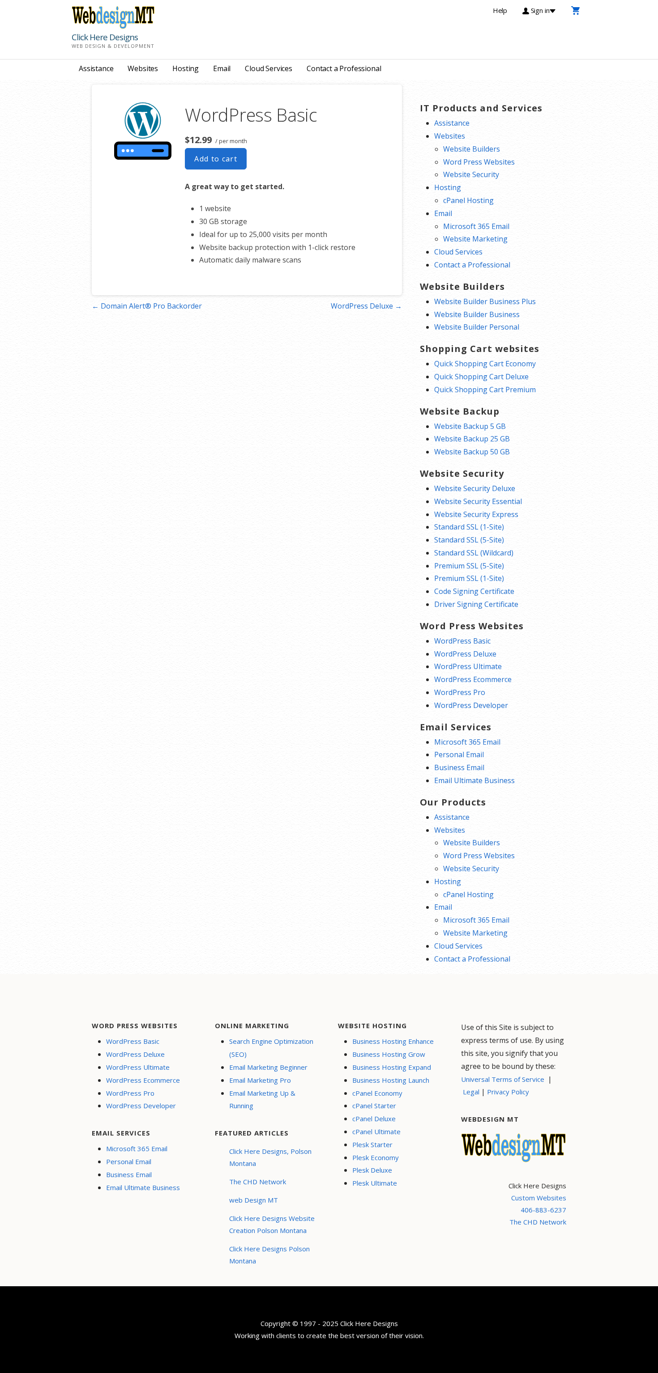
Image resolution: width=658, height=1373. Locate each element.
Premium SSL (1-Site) (469, 578)
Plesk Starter (372, 1144)
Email (222, 68)
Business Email (459, 767)
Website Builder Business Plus (485, 301)
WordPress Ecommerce (473, 679)
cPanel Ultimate (376, 1131)
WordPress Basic (462, 641)
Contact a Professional (344, 68)
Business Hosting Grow (388, 1054)
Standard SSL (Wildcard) (473, 553)
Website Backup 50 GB (472, 452)
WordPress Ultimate (468, 666)
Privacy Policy (508, 1091)
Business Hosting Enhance (393, 1041)
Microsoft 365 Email (476, 226)
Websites (143, 68)
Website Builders (471, 149)
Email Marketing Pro (260, 1080)
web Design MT (253, 1199)
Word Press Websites (479, 162)
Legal (471, 1091)
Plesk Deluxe (372, 1169)
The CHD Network (257, 1181)
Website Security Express (476, 514)
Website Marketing (475, 239)
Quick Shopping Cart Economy (485, 364)
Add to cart (215, 159)
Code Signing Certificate (474, 591)
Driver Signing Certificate (476, 604)
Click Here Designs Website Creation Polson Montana (272, 1224)
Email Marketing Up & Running (262, 1099)
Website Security (471, 174)
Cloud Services (268, 68)
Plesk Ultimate (374, 1182)
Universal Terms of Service (502, 1079)
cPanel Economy (377, 1093)
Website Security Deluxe (474, 488)
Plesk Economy (375, 1157)
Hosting (185, 68)
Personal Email (459, 754)
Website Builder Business (477, 314)
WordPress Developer (471, 705)
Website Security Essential (478, 501)
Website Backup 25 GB (472, 439)
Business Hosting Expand (391, 1067)
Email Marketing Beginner (268, 1067)
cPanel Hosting (468, 200)
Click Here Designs (105, 37)
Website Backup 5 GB (470, 426)
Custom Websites (538, 1197)
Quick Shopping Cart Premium (485, 389)
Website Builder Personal (476, 327)
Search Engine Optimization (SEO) (271, 1048)
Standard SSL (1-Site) (469, 527)
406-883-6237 (543, 1209)
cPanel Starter (374, 1105)
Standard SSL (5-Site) (469, 540)
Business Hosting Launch (390, 1080)
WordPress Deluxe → (366, 306)
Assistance (96, 68)
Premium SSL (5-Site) (469, 566)
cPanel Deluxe (374, 1118)
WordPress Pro (459, 692)
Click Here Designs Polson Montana (269, 1254)
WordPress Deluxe (465, 654)
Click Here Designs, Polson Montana (270, 1157)
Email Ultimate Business (474, 780)
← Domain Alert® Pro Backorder (147, 306)
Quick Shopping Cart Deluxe (481, 376)
